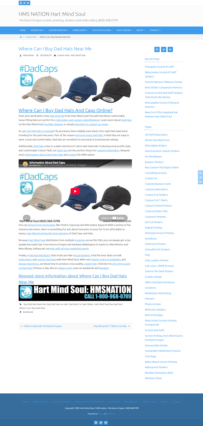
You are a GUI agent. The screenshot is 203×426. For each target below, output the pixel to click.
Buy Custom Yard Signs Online (162, 167)
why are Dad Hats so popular (38, 131)
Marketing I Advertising (158, 293)
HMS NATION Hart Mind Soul (52, 14)
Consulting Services (156, 173)
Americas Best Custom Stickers (162, 151)
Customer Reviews (155, 216)
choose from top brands (41, 225)
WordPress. (110, 414)
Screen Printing (40, 402)
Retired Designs (154, 315)
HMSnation (28, 55)
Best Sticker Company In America (163, 87)
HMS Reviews (114, 402)
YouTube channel (53, 124)
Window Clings (153, 378)
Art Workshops (153, 156)
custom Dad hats (46, 259)
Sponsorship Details (156, 345)
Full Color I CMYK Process (159, 265)
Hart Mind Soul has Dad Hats (108, 304)
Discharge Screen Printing (159, 233)
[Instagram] (21, 3)
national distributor (40, 255)
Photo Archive (153, 304)
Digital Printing (153, 227)
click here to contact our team (91, 124)
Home (25, 402)
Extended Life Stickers (157, 249)
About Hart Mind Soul (157, 140)
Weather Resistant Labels (159, 372)
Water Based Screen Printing (161, 361)
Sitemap (176, 402)
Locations (150, 287)
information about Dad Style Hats (44, 154)
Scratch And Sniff (154, 330)
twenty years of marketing (106, 259)
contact (72, 154)
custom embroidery (108, 150)
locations (80, 240)
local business (82, 255)
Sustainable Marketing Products (163, 350)
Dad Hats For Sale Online (81, 304)
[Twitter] (24, 3)
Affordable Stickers (156, 145)
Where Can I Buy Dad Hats (32, 308)
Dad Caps (62, 150)
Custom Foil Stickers (156, 194)
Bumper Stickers (154, 162)
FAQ (147, 255)
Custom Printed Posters (158, 205)
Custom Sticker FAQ (156, 211)
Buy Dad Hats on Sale (57, 304)
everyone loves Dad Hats (89, 135)
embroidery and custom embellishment (77, 120)
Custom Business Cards (158, 183)
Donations (151, 238)
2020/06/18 (46, 55)
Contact (164, 402)
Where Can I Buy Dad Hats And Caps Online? (66, 110)
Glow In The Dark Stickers (159, 271)
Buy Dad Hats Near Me (35, 304)
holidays (104, 268)
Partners (150, 298)
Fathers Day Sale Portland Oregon (42, 326)
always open (65, 268)
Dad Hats (126, 120)
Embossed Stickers (155, 244)
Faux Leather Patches (156, 260)
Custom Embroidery (156, 189)
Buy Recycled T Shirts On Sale (110, 326)
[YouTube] (28, 3)
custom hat (90, 263)
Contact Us (151, 178)
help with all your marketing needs (69, 248)
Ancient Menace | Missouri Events (163, 82)
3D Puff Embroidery (156, 134)
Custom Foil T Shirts (156, 200)
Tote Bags (150, 356)
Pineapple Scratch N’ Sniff (159, 66)
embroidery (25, 259)
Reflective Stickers (155, 309)
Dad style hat (57, 116)
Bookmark (28, 312)
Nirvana (101, 414)
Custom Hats (30, 37)
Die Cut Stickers (154, 222)
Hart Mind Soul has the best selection (47, 233)
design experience (29, 263)
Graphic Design (153, 276)
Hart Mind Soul (78, 55)
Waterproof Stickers (156, 367)
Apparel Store (149, 402)
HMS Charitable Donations (160, 282)
